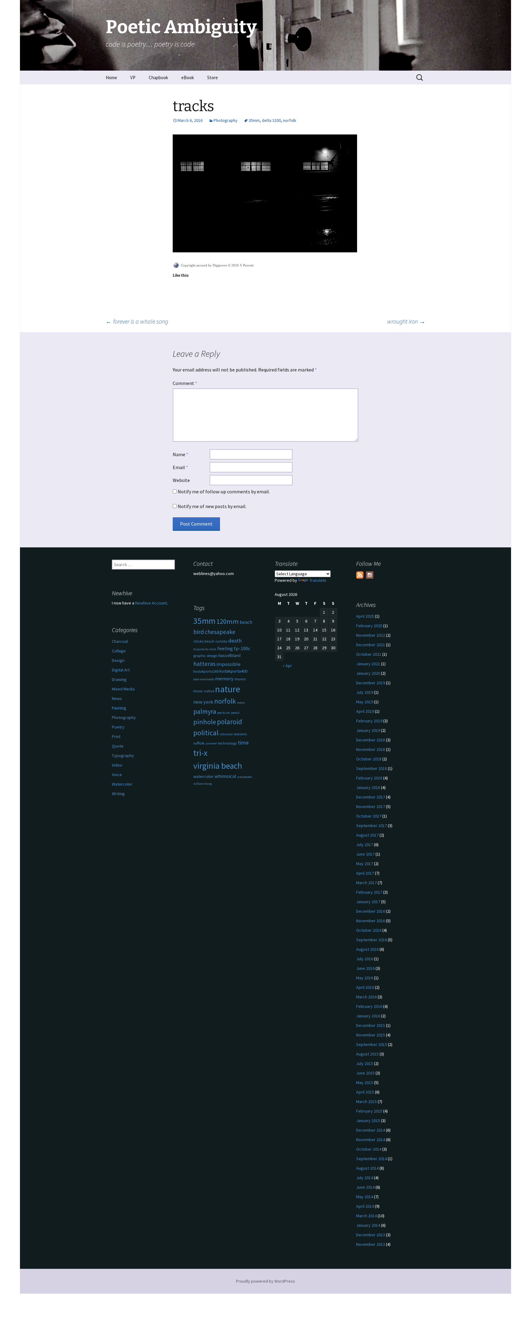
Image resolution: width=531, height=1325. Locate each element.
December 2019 (370, 683)
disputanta (201, 649)
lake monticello (203, 679)
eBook (187, 77)
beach (246, 622)
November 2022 (370, 635)
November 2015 (370, 1035)
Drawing (119, 679)
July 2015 (364, 1063)
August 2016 (367, 949)
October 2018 (368, 759)
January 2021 (368, 663)
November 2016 (370, 920)
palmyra (204, 711)
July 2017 (364, 844)
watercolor (203, 776)
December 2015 (370, 1025)
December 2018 (370, 740)
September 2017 (371, 825)
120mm (227, 621)
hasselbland (229, 655)
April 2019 (365, 711)
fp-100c (242, 648)
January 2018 (368, 787)
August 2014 (367, 1168)
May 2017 (364, 863)
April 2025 (365, 616)
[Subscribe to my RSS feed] (360, 575)
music (198, 691)
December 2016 (370, 911)
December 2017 (370, 797)
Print (116, 736)
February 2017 (369, 892)
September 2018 (371, 768)
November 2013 (370, 1244)
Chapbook (158, 77)
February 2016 (369, 1006)
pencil (235, 713)
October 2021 (368, 654)
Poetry (118, 727)
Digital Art (121, 670)
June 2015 (365, 1073)
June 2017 (365, 854)
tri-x (200, 753)
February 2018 (369, 778)
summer (211, 743)
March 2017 (366, 882)
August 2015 (367, 1054)
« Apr (287, 665)
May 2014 (364, 1196)
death (235, 640)
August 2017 (367, 835)
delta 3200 (271, 120)
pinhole (204, 721)
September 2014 (371, 1158)
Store (212, 77)
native (209, 691)
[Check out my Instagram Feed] (369, 575)
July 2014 (364, 1177)
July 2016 (364, 959)
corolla (221, 641)
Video (117, 765)
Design (118, 660)
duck (213, 649)
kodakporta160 (205, 671)
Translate (317, 580)
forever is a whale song (137, 321)
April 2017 (365, 873)
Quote (118, 746)
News (117, 698)
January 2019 (368, 730)
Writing (118, 793)
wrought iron (406, 321)
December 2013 (370, 1235)
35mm (254, 120)
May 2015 (364, 1082)
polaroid (229, 721)
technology (227, 743)
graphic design (205, 655)
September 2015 (371, 1044)
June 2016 (365, 968)
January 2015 (368, 1120)
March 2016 (366, 997)
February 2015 (369, 1111)
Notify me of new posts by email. (212, 506)
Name (180, 454)
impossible (228, 664)
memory (224, 678)
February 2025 (369, 625)
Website (181, 480)
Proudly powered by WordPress (265, 1281)
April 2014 (365, 1206)
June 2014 (365, 1187)
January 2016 (368, 1016)
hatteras (204, 663)
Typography (123, 755)
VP (133, 77)
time (243, 742)
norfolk (289, 120)
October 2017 (368, 816)
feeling (225, 648)
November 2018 (370, 749)
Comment (185, 383)
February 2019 (369, 721)
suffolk (198, 743)
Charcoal (120, 641)
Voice (117, 774)
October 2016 (368, 930)
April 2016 (365, 987)
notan (241, 703)
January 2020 (368, 673)
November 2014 (370, 1139)
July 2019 (364, 692)
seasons (240, 734)
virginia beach (217, 765)
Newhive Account (151, 603)
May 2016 (364, 978)
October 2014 (368, 1149)
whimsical (225, 776)
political (205, 732)
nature (227, 689)
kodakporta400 (233, 671)
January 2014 (368, 1225)
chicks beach (203, 641)
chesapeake (220, 631)
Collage (119, 651)
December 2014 (370, 1130)
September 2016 (371, 939)
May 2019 (364, 702)
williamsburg (202, 784)
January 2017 (368, 901)
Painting (119, 708)
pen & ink (223, 713)
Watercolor (122, 784)
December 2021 (370, 644)
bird (198, 632)
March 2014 (366, 1215)
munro (240, 679)
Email (180, 467)
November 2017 (370, 806)
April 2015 (365, 1092)
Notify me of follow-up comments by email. (224, 491)
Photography (226, 120)
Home (111, 77)
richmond (226, 734)
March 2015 (366, 1101)
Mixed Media (123, 689)
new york (203, 702)
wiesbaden (244, 777)
